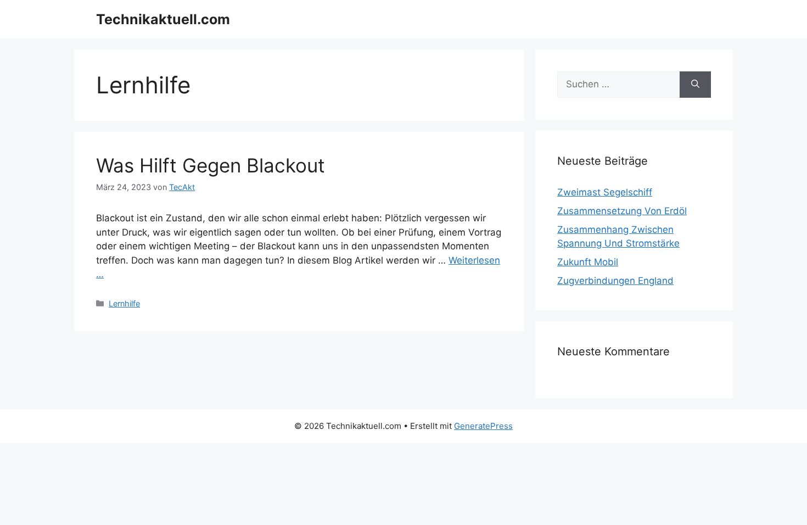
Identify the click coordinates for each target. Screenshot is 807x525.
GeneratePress (483, 426)
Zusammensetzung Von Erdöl (622, 210)
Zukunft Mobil (587, 261)
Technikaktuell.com (163, 19)
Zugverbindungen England (615, 280)
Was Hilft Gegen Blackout (210, 165)
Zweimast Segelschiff (604, 192)
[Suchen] (695, 84)
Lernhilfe (124, 303)
